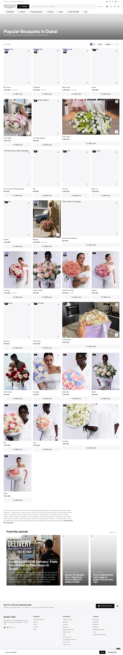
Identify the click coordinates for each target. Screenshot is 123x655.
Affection (94, 290)
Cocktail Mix (36, 87)
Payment (65, 627)
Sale (85, 12)
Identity (94, 392)
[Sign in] (111, 6)
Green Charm (66, 136)
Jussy (34, 442)
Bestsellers (10, 12)
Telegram (95, 622)
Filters (100, 44)
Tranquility (36, 392)
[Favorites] (115, 6)
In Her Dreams (8, 392)
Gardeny (6, 239)
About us (65, 622)
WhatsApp (96, 619)
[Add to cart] (28, 82)
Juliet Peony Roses (68, 290)
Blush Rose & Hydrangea (69, 238)
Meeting (35, 239)
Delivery (65, 624)
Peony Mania (7, 138)
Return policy (67, 632)
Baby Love (95, 189)
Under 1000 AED (74, 12)
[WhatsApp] (107, 1)
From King (7, 290)
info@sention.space (98, 629)
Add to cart (18, 94)
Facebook (96, 627)
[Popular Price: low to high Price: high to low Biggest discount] (111, 44)
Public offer (66, 642)
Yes (102, 652)
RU (118, 1)
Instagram (95, 624)
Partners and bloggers (99, 634)
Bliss (5, 442)
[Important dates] (107, 6)
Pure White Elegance (39, 138)
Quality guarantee (68, 629)
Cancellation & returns (69, 639)
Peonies (50, 12)
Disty (34, 189)
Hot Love (65, 189)
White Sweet (66, 87)
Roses (61, 12)
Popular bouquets (38, 619)
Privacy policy (67, 637)
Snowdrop (65, 441)
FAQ (64, 634)
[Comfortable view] (91, 44)
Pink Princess (37, 341)
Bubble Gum (65, 392)
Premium (22, 12)
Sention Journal (67, 619)
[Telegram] (109, 1)
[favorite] (28, 50)
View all (112, 532)
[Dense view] (94, 44)
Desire (5, 493)
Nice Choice (7, 87)
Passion (94, 87)
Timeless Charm (37, 290)
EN (116, 1)
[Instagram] (112, 1)
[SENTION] (10, 6)
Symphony (7, 341)
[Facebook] (14, 627)
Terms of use (67, 644)
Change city (112, 652)
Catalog (24, 6)
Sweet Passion (66, 339)
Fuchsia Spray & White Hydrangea (14, 189)
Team (94, 632)
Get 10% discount (106, 606)
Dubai (101, 6)
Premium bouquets (36, 12)
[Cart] (118, 6)
